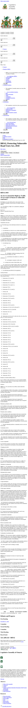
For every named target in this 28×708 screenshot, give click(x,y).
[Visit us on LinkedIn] (2, 662)
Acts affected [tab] (16, 152)
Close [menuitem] (5, 83)
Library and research (7, 697)
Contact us (5, 685)
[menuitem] (12, 76)
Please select (3, 151)
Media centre (5, 701)
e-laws (22, 641)
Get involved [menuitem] (5, 101)
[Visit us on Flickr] (1, 665)
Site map (2, 679)
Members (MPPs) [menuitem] (6, 69)
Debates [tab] (10, 152)
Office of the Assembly (8, 684)
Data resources (6, 702)
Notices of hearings (7, 703)
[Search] (1, 40)
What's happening (6, 691)
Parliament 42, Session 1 (8, 139)
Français (5, 49)
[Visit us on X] (1, 659)
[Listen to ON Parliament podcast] (1, 663)
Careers (4, 686)
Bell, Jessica (3, 149)
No (15, 647)
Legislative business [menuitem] (7, 85)
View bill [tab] (2, 152)
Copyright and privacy (6, 706)
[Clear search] (14, 38)
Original (2, 154)
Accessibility (5, 690)
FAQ (4, 699)
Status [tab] (6, 152)
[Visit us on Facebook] (2, 658)
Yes (12, 647)
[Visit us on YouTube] (2, 667)
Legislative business (7, 136)
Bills (4, 137)
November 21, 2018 (5, 621)
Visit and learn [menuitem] (6, 115)
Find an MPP (6, 698)
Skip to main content (5, 1)
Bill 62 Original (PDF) (5, 155)
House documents (6, 696)
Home (4, 135)
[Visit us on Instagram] (1, 655)
